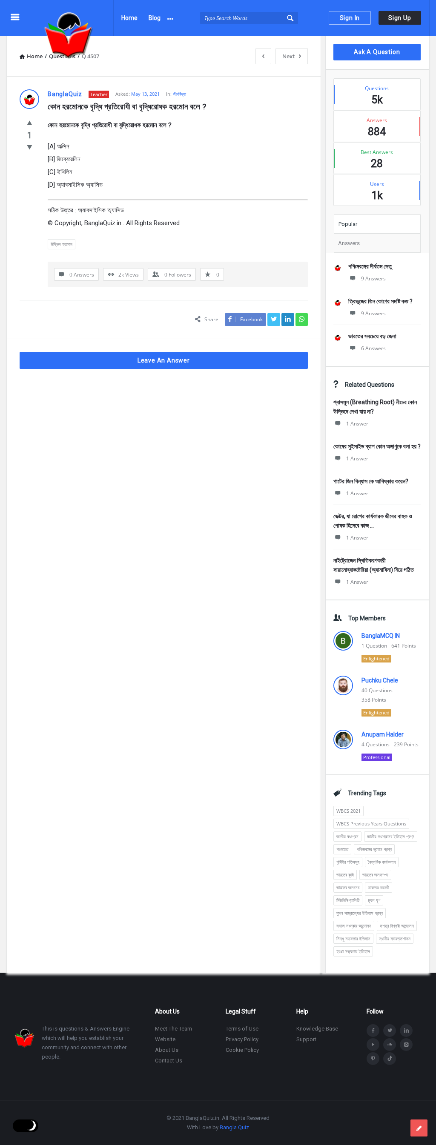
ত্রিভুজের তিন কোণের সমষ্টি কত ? (380, 301)
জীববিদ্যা (179, 94)
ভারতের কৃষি (345, 874)
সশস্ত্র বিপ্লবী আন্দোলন (397, 925)
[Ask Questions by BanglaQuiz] (73, 18)
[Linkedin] (406, 1030)
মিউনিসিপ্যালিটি (347, 900)
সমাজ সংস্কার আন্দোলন (353, 925)
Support (306, 1039)
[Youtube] (373, 1044)
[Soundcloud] (389, 1044)
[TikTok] (389, 1058)
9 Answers (373, 278)
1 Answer (357, 423)
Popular (347, 224)
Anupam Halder (382, 734)
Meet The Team (173, 1028)
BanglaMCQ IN (380, 635)
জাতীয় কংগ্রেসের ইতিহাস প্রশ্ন (390, 836)
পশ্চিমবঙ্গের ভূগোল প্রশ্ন (374, 849)
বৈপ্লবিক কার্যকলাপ (382, 862)
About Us (166, 1050)
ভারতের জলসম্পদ (375, 874)
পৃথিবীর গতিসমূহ (347, 862)
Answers (349, 243)
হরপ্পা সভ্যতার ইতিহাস (353, 951)
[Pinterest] (373, 1058)
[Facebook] (373, 1030)
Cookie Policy (242, 1050)
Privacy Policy (242, 1039)
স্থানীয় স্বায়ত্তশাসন (394, 938)
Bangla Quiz (234, 1127)
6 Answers (373, 348)
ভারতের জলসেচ (347, 887)
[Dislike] (29, 146)
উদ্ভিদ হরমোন (61, 244)
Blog (155, 17)
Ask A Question (377, 52)
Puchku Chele (379, 680)
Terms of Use (242, 1028)
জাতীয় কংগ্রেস (347, 836)
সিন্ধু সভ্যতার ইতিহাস (353, 938)
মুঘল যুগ (374, 900)
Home (129, 17)
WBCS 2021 (348, 811)
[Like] (29, 122)
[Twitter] (389, 1030)
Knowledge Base (317, 1028)
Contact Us (168, 1060)
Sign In (350, 17)
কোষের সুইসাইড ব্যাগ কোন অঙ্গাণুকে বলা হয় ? (377, 446)
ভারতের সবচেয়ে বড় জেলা (372, 336)
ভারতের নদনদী (378, 887)
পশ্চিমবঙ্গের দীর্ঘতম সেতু (370, 266)
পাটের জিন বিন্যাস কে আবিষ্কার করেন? (370, 481)
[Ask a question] (418, 1127)
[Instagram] (406, 1044)
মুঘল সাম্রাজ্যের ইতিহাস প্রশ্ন (359, 913)
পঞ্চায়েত (342, 849)
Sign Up (399, 17)
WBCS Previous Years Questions (371, 823)
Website (165, 1039)
